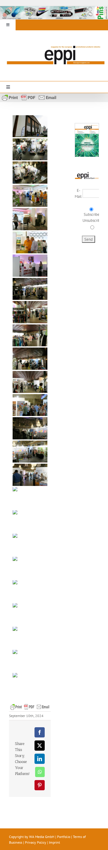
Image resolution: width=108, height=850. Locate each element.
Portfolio (63, 836)
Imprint (54, 842)
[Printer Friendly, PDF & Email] (29, 97)
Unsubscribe (92, 220)
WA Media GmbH (41, 836)
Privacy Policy (35, 842)
